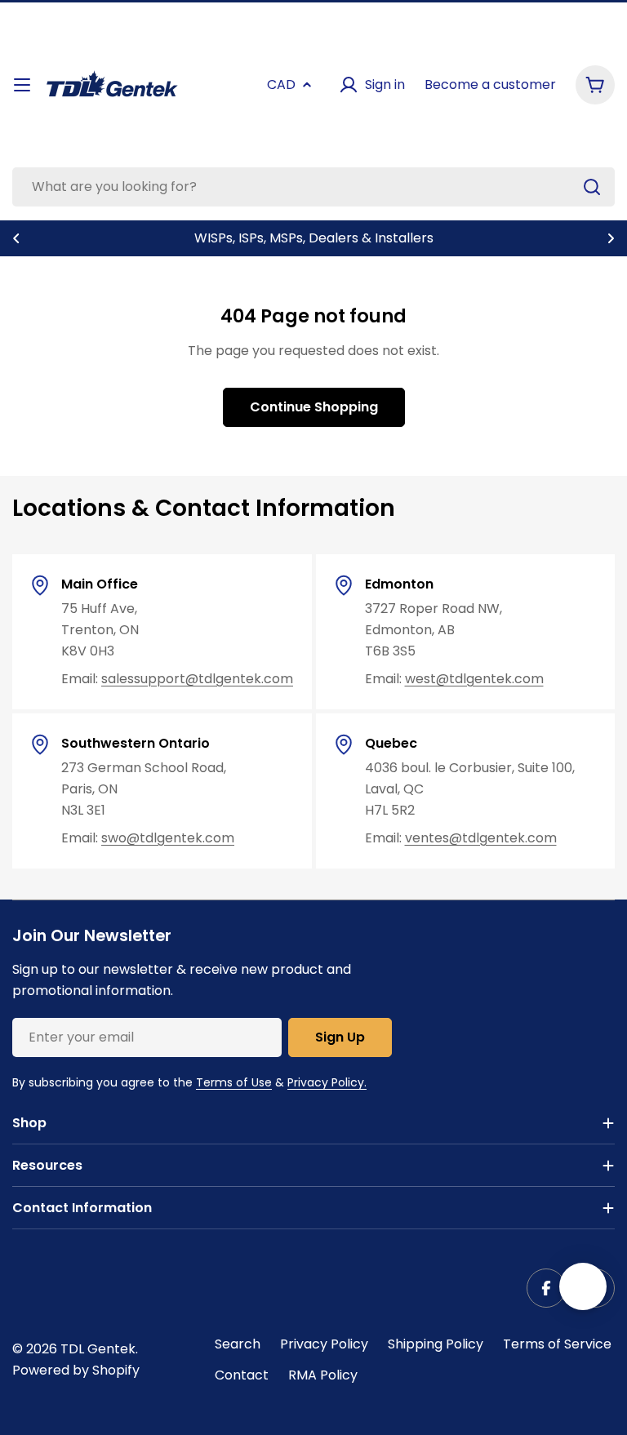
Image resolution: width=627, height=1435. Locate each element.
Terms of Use (234, 1082)
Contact (242, 1375)
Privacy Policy (324, 1344)
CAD (281, 84)
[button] (16, 238)
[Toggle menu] (22, 85)
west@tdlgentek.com (474, 678)
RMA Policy (323, 1375)
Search (237, 1344)
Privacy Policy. (327, 1082)
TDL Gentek (98, 1348)
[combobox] (313, 187)
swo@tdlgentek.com (167, 838)
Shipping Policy (435, 1344)
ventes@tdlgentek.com (481, 838)
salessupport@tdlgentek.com (197, 678)
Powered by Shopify (76, 1370)
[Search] (592, 187)
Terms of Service (557, 1344)
